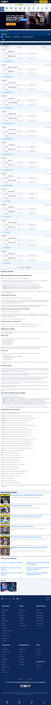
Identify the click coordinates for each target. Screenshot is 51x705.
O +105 (31, 69)
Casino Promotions (22, 649)
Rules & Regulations (5, 659)
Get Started (11, 397)
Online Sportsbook (5, 610)
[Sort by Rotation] (49, 46)
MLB (7, 31)
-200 (19, 229)
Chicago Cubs (11, 207)
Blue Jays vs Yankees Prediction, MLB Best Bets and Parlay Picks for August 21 (26, 495)
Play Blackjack (21, 617)
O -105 (31, 53)
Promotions (21, 651)
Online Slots (21, 620)
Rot (46, 45)
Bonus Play (21, 615)
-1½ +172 (6, 213)
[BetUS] (25, 686)
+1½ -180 (6, 182)
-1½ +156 (6, 178)
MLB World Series (16, 36)
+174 (19, 224)
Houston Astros (11, 164)
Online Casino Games (23, 610)
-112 (19, 213)
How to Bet (4, 654)
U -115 (31, 58)
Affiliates (3, 669)
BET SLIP (44, 703)
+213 (19, 115)
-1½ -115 (6, 120)
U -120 (32, 198)
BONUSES (19, 703)
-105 (19, 178)
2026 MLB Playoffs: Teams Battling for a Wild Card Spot (21, 526)
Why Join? (38, 649)
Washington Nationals (12, 67)
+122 (19, 244)
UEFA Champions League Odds (7, 630)
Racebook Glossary (39, 615)
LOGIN (36, 1)
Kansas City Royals (12, 180)
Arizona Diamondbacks (13, 102)
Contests (20, 654)
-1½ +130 (6, 58)
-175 (19, 73)
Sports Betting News (5, 649)
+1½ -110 (6, 162)
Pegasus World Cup (39, 620)
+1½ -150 (6, 53)
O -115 (32, 209)
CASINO (7, 703)
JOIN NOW (43, 1)
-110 (19, 198)
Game (3, 39)
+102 (19, 209)
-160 (19, 58)
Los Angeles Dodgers (12, 118)
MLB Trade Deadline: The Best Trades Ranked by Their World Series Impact (26, 536)
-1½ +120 (6, 73)
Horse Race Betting (39, 617)
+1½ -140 (6, 69)
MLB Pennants (8, 36)
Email (37, 668)
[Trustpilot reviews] (25, 4)
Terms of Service (5, 672)
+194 (19, 162)
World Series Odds (5, 620)
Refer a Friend (21, 664)
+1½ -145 (6, 100)
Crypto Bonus (21, 659)
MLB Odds (3, 617)
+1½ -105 (6, 115)
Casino (21, 606)
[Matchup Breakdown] (49, 49)
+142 (19, 53)
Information (6, 645)
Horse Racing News (39, 625)
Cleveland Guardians (12, 238)
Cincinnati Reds (11, 98)
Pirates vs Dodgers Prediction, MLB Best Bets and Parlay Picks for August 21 (26, 516)
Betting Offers (24, 645)
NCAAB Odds (4, 628)
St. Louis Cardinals (12, 82)
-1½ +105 (6, 229)
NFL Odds (3, 612)
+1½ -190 (6, 193)
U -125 (31, 73)
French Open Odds (5, 638)
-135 (19, 240)
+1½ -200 (6, 209)
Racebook (38, 610)
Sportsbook (3, 31)
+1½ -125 (6, 224)
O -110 (31, 100)
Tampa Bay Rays (11, 144)
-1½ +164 (6, 198)
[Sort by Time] (43, 46)
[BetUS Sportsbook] (4, 1)
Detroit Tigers (11, 175)
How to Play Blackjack (23, 625)
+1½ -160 (6, 255)
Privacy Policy (38, 654)
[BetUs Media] (3, 598)
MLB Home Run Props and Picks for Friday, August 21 (21, 505)
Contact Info (40, 662)
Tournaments (21, 612)
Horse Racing (40, 606)
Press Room (4, 664)
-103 (19, 131)
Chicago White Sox (12, 195)
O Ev (31, 193)
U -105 (32, 213)
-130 (19, 89)
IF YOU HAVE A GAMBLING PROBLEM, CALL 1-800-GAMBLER (25, 682)
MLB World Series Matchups (27, 36)
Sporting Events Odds (5, 667)
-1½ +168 (6, 89)
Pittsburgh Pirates (12, 113)
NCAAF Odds (4, 625)
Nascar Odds (4, 633)
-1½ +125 (6, 104)
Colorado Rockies (12, 242)
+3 (46, 49)
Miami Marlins (11, 71)
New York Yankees (12, 133)
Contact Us (38, 651)
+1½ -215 (6, 131)
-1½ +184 (6, 135)
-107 (19, 135)
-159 (19, 104)
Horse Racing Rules (39, 612)
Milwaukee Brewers (12, 56)
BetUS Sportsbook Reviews (6, 651)
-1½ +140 (6, 260)
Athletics (10, 160)
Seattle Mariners (11, 211)
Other (38, 645)
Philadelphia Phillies (12, 87)
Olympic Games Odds (5, 635)
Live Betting (4, 640)
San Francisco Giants (12, 222)
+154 (19, 69)
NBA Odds (3, 615)
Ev (19, 193)
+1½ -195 (6, 84)
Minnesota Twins (11, 253)
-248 (19, 120)
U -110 (31, 104)
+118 (19, 84)
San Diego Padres (12, 258)
